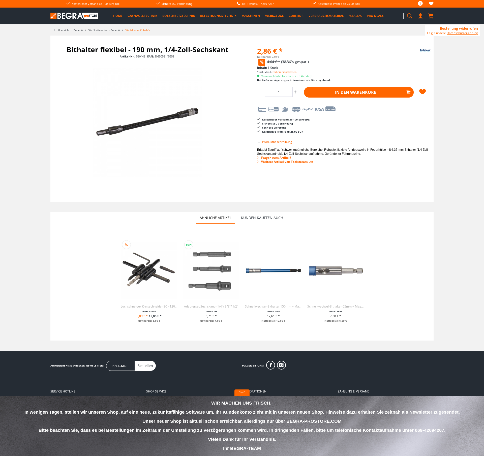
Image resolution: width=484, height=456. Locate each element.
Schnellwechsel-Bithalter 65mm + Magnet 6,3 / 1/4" (335, 306)
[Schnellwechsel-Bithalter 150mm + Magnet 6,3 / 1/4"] (273, 270)
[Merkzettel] (431, 4)
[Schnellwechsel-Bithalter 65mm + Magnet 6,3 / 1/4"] (335, 270)
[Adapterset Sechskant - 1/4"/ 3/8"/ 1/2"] (211, 270)
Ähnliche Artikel (215, 217)
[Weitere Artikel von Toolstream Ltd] (418, 54)
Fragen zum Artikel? (275, 158)
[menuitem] (418, 4)
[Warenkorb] (431, 15)
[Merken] (423, 92)
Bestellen (145, 365)
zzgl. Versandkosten (284, 72)
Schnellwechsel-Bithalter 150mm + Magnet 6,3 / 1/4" (273, 306)
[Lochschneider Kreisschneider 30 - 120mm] (149, 270)
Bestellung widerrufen (459, 28)
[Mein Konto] (421, 15)
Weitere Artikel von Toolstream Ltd (287, 162)
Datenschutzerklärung (462, 33)
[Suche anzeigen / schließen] (410, 14)
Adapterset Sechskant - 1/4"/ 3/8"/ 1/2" (211, 306)
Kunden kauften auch (262, 217)
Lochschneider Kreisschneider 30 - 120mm (149, 306)
